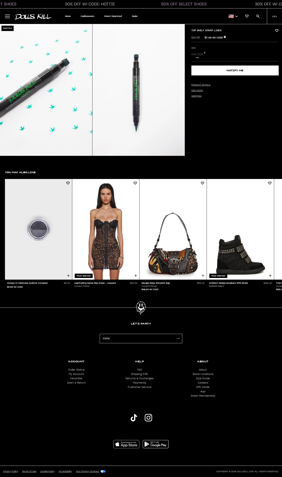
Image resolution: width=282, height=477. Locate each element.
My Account (76, 374)
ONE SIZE (197, 54)
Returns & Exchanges (140, 378)
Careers (203, 383)
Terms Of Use (29, 471)
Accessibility (65, 471)
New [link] (68, 16)
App (202, 391)
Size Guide (203, 378)
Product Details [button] (200, 85)
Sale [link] (134, 16)
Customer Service (139, 387)
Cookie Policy (47, 471)
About (203, 369)
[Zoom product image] (46, 90)
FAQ (139, 369)
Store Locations (203, 374)
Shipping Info (139, 374)
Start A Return (76, 383)
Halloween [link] (87, 16)
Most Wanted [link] (113, 16)
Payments (139, 383)
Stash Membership (203, 396)
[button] (89, 4)
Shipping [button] (196, 96)
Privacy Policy (10, 471)
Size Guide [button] (197, 90)
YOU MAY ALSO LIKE (20, 172)
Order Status (76, 369)
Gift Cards (202, 387)
